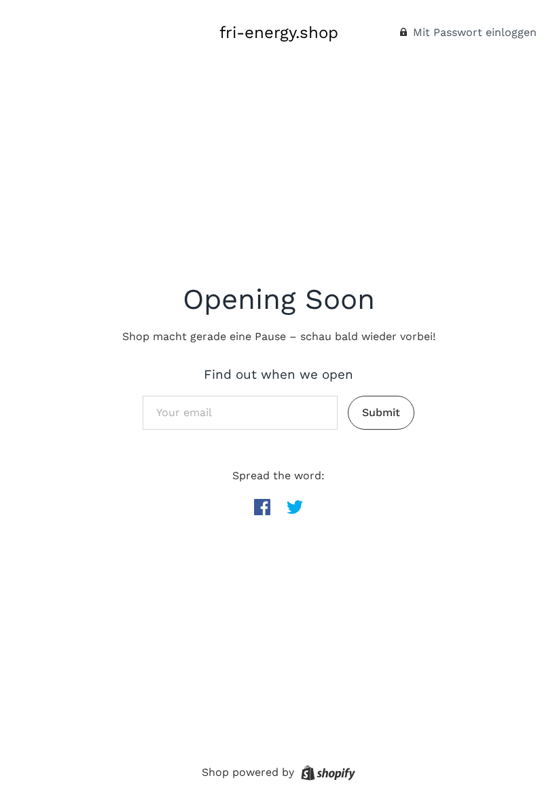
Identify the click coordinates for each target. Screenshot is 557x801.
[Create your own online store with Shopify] (326, 771)
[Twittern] (295, 507)
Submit (381, 412)
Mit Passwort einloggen (473, 32)
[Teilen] (262, 507)
